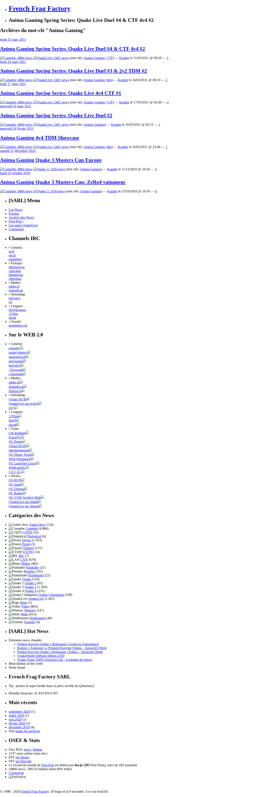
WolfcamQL (17, 467)
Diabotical (34, 536)
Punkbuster (36, 575)
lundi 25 (5, 173)
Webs (24, 614)
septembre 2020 (19, 711)
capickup (15, 271)
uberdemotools (19, 450)
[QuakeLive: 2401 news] (51, 58)
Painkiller (32, 567)
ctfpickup (15, 279)
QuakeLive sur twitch (23, 403)
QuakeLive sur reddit (23, 502)
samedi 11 (7, 151)
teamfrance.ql (18, 325)
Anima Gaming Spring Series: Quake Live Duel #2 (56, 115)
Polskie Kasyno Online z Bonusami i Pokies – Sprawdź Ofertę (60, 652)
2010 (32, 151)
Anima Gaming (94, 58)
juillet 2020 (16, 715)
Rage (23, 602)
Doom (26, 544)
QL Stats (15, 484)
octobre (17, 173)
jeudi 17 (5, 84)
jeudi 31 (5, 39)
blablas (37, 749)
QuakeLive (36, 598)
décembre (21, 151)
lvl (10, 302)
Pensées (29, 571)
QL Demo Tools (20, 455)
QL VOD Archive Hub (24, 497)
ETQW (28, 552)
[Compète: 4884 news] (16, 58)
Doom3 (28, 548)
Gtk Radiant (17, 433)
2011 (22, 39)
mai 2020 (15, 719)
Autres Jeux (37, 524)
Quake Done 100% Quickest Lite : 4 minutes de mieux (54, 659)
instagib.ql (16, 290)
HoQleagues (17, 310)
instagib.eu (16, 387)
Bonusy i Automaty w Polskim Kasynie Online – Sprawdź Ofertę (62, 648)
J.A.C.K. (15, 472)
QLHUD (15, 480)
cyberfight (16, 374)
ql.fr (11, 251)
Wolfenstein (37, 618)
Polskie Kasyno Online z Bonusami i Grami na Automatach (58, 644)
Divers (26, 540)
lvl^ (11, 408)
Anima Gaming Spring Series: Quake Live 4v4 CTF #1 (60, 93)
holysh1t (14, 298)
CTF (109, 58)
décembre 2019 (19, 727)
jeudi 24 (5, 62)
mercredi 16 (8, 106)
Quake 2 (30, 583)
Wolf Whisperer (19, 459)
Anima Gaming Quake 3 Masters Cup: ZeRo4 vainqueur (63, 182)
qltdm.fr (14, 286)
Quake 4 (30, 591)
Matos (25, 563)
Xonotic (29, 622)
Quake (26, 579)
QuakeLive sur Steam (23, 506)
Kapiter (124, 58)
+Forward (15, 370)
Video (25, 606)
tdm (109, 80)
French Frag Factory (40, 8)
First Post (47, 765)
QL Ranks (16, 493)
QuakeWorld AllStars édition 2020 (40, 656)
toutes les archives (27, 731)
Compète (31, 528)
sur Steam (22, 757)
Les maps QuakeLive (23, 225)
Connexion (16, 229)
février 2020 (17, 723)
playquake (16, 361)
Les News (16, 209)
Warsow (29, 610)
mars (15, 39)
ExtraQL (15, 437)
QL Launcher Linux (22, 463)
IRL (21, 556)
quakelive (15, 259)
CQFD (27, 532)
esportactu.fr (17, 357)
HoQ (12, 420)
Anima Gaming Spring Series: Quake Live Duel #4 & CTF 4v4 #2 (72, 49)
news (27, 749)
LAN (24, 559)
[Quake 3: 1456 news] (49, 169)
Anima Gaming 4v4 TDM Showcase (39, 137)
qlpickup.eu (17, 267)
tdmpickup (16, 275)
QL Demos (16, 489)
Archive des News (21, 217)
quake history (18, 352)
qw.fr (12, 255)
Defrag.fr (15, 391)
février (21, 128)
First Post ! (16, 221)
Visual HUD (17, 446)
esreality (14, 348)
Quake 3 (30, 587)
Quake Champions (51, 595)
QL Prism (15, 442)
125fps (13, 314)
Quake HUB (17, 399)
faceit (12, 317)
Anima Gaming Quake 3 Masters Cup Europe (51, 160)
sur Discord (23, 761)
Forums (14, 213)
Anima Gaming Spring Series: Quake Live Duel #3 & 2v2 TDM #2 (73, 71)
